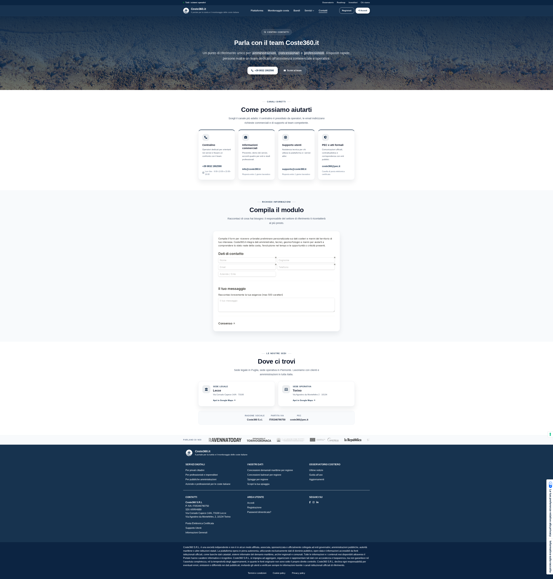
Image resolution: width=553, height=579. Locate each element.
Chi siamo (365, 3)
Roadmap (341, 3)
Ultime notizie (316, 470)
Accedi (363, 10)
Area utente (255, 497)
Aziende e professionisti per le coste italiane (207, 484)
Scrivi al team (294, 70)
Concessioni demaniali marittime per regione (270, 470)
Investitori (353, 3)
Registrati (347, 10)
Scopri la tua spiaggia (258, 484)
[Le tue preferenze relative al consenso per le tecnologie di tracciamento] (550, 434)
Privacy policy (298, 573)
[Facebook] (310, 502)
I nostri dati (255, 464)
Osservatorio (328, 3)
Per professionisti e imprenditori (201, 475)
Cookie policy (279, 573)
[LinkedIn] (314, 502)
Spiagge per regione (257, 479)
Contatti (323, 10)
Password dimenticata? (259, 512)
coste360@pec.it (331, 166)
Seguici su (316, 497)
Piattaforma (257, 10)
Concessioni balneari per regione (264, 475)
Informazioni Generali (196, 532)
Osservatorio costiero (324, 464)
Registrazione (254, 507)
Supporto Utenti (193, 528)
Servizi (308, 10)
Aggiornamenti (316, 479)
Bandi (296, 10)
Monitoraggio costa (278, 10)
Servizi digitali (195, 464)
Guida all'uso (316, 475)
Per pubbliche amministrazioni (200, 479)
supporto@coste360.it (294, 169)
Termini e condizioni (257, 573)
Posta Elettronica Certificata (199, 523)
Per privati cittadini (194, 470)
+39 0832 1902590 (264, 70)
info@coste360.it (251, 169)
